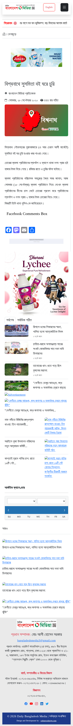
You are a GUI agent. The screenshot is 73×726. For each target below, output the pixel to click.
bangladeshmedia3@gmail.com (36, 640)
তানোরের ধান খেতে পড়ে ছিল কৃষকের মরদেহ (47, 368)
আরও (5, 528)
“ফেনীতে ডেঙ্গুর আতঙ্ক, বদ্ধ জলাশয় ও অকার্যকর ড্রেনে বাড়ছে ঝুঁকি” (49, 387)
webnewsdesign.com (48, 721)
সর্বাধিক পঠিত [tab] (24, 320)
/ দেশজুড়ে (10, 34)
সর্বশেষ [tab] (10, 320)
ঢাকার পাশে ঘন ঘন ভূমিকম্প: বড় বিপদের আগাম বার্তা (31, 23)
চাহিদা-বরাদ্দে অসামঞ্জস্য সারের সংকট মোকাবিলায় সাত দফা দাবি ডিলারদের (48, 348)
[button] (64, 7)
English (49, 7)
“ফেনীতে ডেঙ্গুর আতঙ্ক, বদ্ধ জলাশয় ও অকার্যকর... (30, 410)
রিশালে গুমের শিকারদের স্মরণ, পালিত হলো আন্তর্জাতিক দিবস (48, 329)
